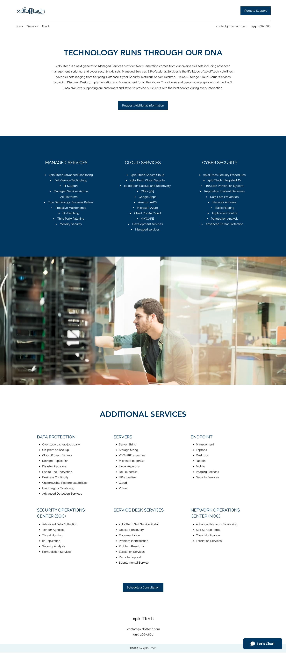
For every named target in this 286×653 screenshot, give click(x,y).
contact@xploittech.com (231, 26)
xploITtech (143, 618)
